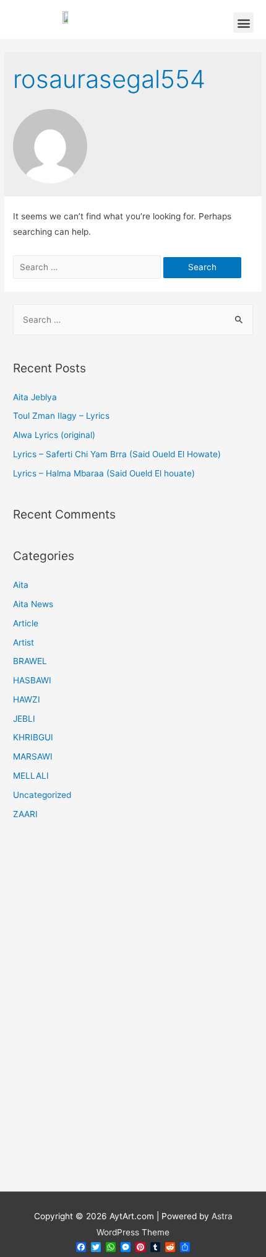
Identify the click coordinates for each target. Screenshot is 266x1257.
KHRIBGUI (33, 737)
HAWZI (26, 699)
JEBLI (24, 719)
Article (25, 623)
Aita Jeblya (35, 397)
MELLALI (31, 776)
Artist (23, 642)
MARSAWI (33, 756)
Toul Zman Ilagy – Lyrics (61, 416)
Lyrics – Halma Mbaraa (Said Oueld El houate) (104, 473)
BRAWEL (30, 661)
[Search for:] (88, 267)
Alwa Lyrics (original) (54, 435)
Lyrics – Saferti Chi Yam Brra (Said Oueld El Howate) (117, 454)
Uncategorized (42, 795)
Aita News (33, 604)
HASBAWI (32, 680)
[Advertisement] (133, 1013)
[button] (243, 22)
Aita (20, 585)
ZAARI (25, 814)
